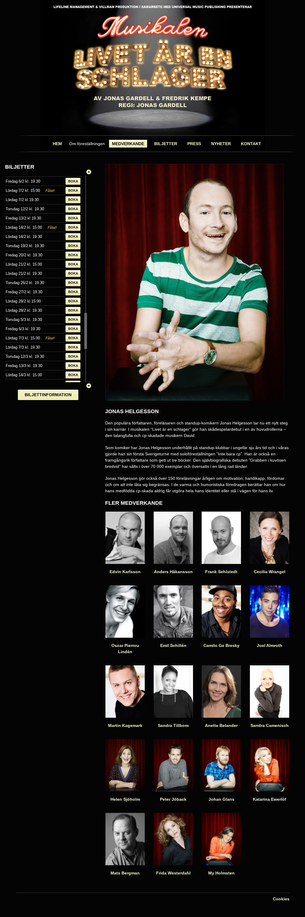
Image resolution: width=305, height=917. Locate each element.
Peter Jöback (173, 799)
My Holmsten (221, 873)
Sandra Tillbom (173, 725)
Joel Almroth (269, 645)
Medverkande (128, 143)
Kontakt (251, 143)
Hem (57, 143)
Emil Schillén (173, 645)
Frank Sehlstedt (221, 571)
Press (194, 143)
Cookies (281, 898)
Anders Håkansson (173, 571)
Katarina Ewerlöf (269, 799)
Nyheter (221, 143)
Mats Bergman (125, 873)
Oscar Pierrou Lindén (125, 648)
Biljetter (165, 143)
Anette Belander (221, 725)
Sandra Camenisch (269, 725)
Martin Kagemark (125, 725)
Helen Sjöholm (125, 799)
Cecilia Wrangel (269, 571)
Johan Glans (221, 799)
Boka (73, 181)
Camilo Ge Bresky (221, 645)
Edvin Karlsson (125, 571)
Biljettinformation (48, 394)
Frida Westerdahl (173, 873)
